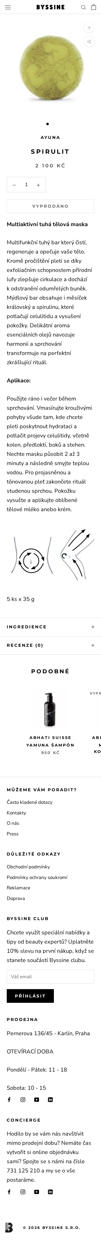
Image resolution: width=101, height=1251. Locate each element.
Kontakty (16, 813)
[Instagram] (22, 1099)
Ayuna (50, 137)
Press (13, 834)
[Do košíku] (93, 7)
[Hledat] (83, 7)
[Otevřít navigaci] (8, 7)
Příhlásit (30, 996)
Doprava (16, 898)
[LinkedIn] (50, 1099)
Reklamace (18, 888)
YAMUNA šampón (50, 745)
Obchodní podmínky (28, 867)
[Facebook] (9, 1099)
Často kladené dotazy (29, 802)
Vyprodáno (50, 206)
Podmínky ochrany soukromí (37, 877)
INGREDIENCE (27, 626)
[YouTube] (36, 1099)
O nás (13, 823)
